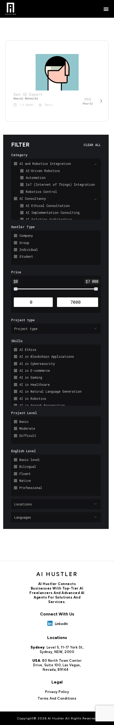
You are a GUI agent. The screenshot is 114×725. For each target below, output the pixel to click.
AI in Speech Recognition (42, 405)
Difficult (27, 435)
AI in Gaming (30, 377)
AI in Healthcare (34, 384)
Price (16, 272)
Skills (17, 341)
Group (24, 242)
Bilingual (27, 466)
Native (25, 480)
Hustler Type (23, 227)
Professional (30, 488)
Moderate (27, 428)
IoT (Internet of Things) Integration (60, 184)
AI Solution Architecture (49, 219)
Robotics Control (41, 191)
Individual (28, 249)
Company (26, 235)
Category (19, 155)
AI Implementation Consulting (53, 212)
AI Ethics (27, 349)
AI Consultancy (32, 198)
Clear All (92, 145)
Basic (24, 421)
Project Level (24, 413)
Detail (100, 102)
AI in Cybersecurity (37, 363)
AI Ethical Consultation (48, 205)
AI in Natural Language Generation (50, 391)
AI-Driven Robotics (43, 171)
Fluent (25, 473)
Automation (36, 177)
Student (26, 256)
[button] (106, 9)
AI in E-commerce (34, 370)
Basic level (29, 459)
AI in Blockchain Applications (46, 356)
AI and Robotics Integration (45, 163)
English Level (23, 451)
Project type (23, 320)
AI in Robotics (32, 398)
